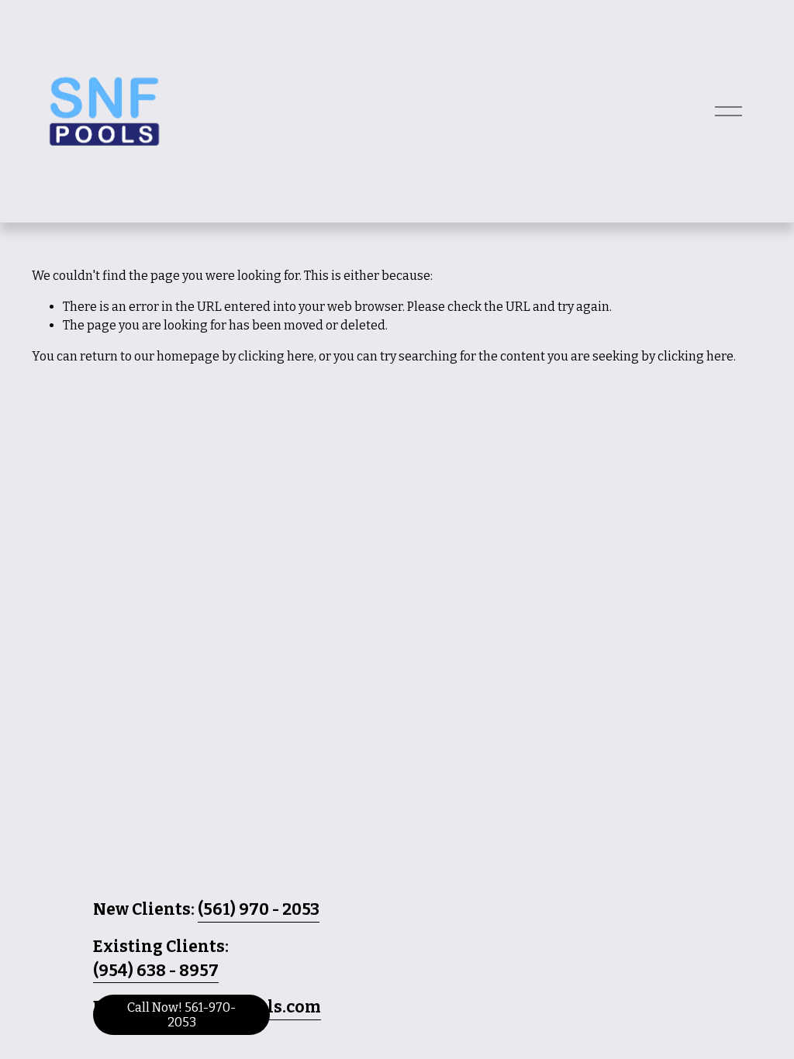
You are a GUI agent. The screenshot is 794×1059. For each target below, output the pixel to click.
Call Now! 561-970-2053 (181, 1015)
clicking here (276, 356)
